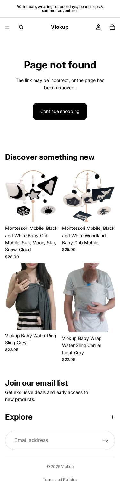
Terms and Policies (60, 479)
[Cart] (112, 27)
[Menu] (7, 27)
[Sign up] (105, 440)
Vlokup (67, 466)
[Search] (21, 27)
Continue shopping (60, 111)
